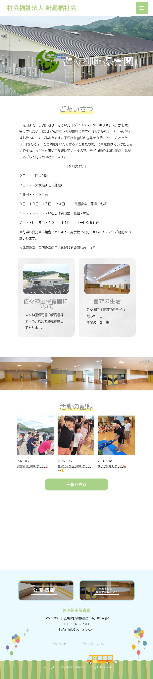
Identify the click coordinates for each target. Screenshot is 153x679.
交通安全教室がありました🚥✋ (74, 468)
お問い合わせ (58, 644)
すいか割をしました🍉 (112, 466)
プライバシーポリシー (94, 644)
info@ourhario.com (81, 629)
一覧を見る (76, 484)
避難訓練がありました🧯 (32, 466)
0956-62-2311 (79, 624)
